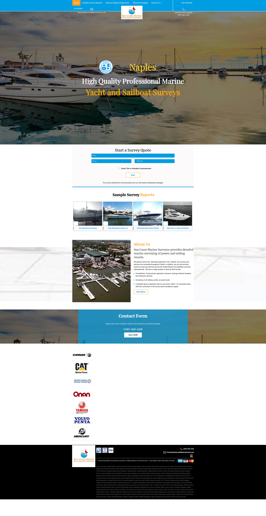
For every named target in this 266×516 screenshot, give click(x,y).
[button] (3, 72)
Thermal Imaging (120, 2)
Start (133, 169)
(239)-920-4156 (179, 13)
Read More (141, 286)
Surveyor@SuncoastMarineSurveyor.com (92, 12)
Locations (140, 2)
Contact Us (130, 2)
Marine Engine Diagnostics (104, 2)
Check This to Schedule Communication (136, 163)
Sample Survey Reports (85, 2)
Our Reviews (189, 2)
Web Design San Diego (168, 455)
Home (75, 2)
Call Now (133, 329)
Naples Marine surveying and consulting (114, 455)
